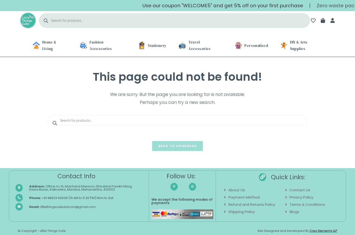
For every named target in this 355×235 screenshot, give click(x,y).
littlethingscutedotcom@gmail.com (62, 207)
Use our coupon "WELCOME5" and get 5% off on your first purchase (219, 5)
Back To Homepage (177, 146)
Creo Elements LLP (323, 231)
